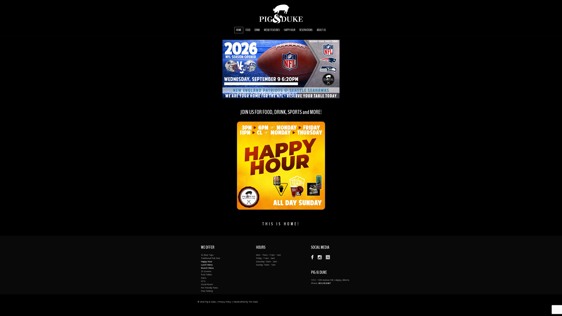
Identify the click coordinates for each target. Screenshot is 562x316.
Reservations (306, 30)
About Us (321, 30)
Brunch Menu (207, 268)
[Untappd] (326, 257)
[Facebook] (312, 257)
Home (238, 30)
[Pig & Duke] (281, 13)
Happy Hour (289, 30)
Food (248, 30)
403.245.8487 (324, 283)
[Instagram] (318, 257)
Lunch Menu (207, 264)
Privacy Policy (224, 301)
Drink (257, 30)
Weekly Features (272, 30)
